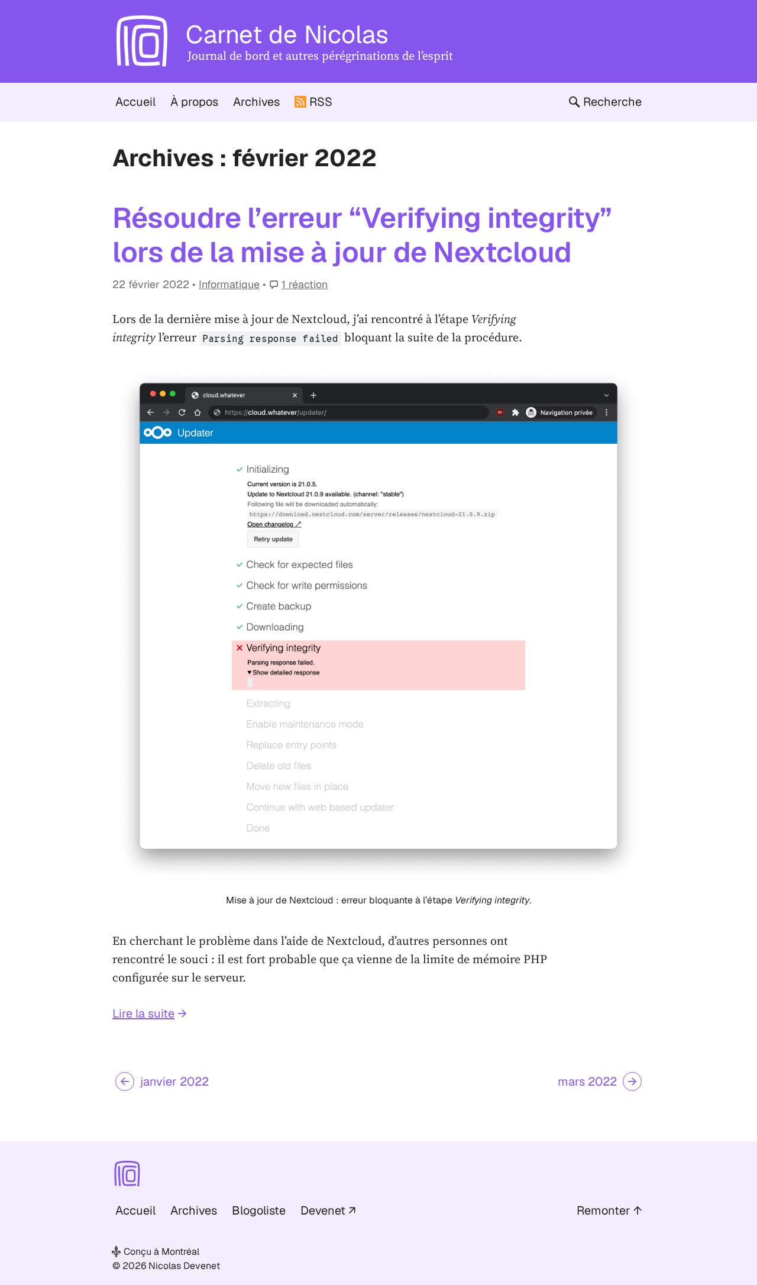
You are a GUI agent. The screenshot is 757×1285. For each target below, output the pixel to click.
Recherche (612, 101)
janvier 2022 (174, 1081)
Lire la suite (143, 1013)
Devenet (322, 1210)
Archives (256, 101)
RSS (320, 101)
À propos (194, 101)
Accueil (135, 101)
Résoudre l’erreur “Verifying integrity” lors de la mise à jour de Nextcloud (362, 234)
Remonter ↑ (609, 1210)
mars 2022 (587, 1081)
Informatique (229, 284)
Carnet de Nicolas (287, 34)
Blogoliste (259, 1210)
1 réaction (305, 284)
